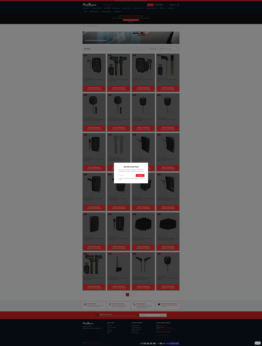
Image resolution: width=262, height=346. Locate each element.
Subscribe (140, 175)
